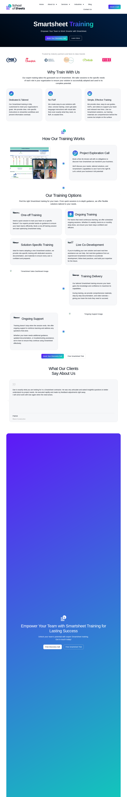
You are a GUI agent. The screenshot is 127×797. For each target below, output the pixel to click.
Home (41, 4)
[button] (8, 401)
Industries (78, 4)
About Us (51, 4)
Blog (90, 4)
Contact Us (87, 9)
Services (64, 4)
